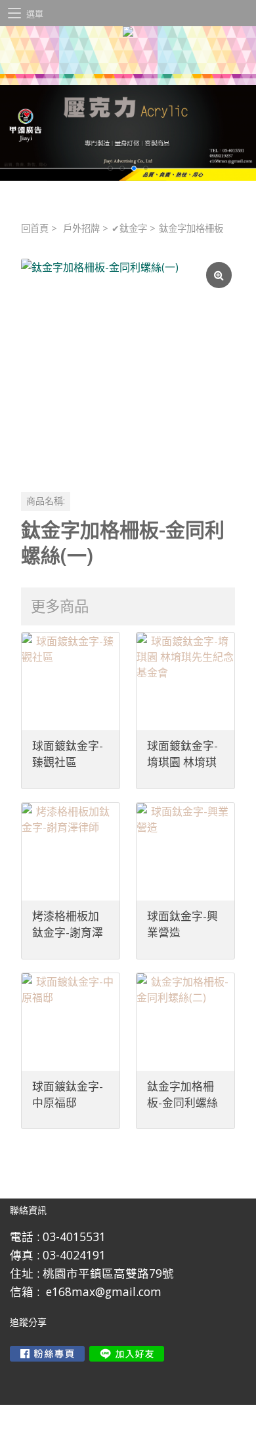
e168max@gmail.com (103, 1291)
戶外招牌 (81, 228)
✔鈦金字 (129, 228)
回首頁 (35, 228)
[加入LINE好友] (126, 1354)
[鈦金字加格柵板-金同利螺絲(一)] (128, 365)
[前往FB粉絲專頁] (47, 1354)
